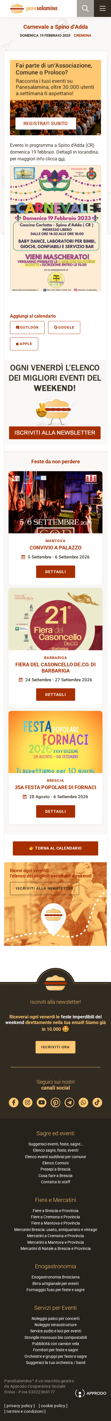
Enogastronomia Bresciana (56, 1277)
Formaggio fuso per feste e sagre (55, 1289)
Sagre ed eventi (55, 1133)
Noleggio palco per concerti (55, 1318)
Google (66, 327)
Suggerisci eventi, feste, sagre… (55, 1144)
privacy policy (19, 1405)
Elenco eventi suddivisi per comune (55, 1156)
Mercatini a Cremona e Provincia (55, 1236)
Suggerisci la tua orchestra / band (55, 1362)
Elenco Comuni (55, 1163)
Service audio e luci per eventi (55, 1331)
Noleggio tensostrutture (55, 1324)
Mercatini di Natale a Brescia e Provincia (55, 1248)
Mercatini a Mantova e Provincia (55, 1242)
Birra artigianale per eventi (55, 1283)
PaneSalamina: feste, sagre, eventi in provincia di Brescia (33, 8)
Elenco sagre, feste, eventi (55, 1150)
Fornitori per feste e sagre (55, 1350)
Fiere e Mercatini (55, 1200)
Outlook (29, 327)
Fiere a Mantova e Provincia (55, 1223)
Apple (26, 344)
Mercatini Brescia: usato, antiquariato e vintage (55, 1229)
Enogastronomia (55, 1266)
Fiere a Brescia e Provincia (56, 1210)
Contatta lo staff (55, 1182)
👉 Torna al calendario (55, 848)
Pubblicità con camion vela (55, 1343)
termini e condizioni (25, 1411)
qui (61, 158)
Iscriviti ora (55, 1047)
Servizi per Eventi (55, 1307)
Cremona (82, 35)
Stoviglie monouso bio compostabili (55, 1337)
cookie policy (53, 1405)
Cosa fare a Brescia (55, 1175)
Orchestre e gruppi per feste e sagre (55, 1356)
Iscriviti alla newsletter (44, 888)
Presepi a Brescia (55, 1169)
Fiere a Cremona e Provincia (55, 1217)
